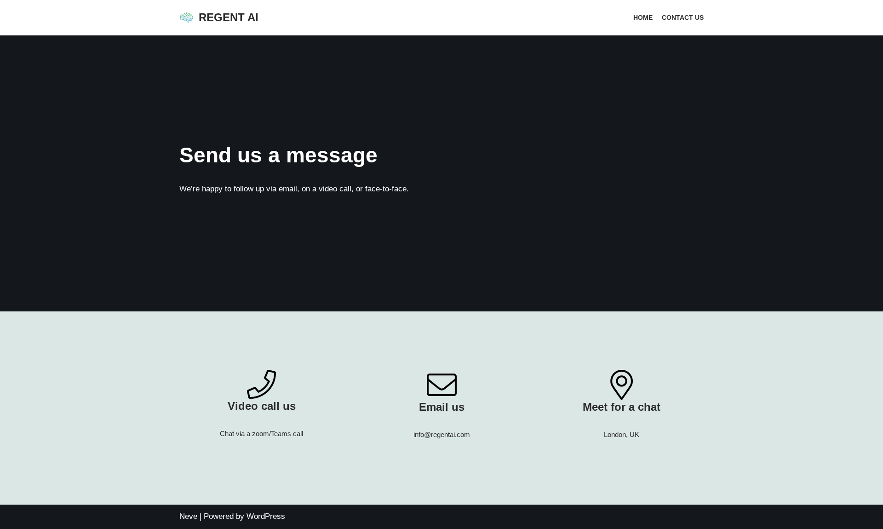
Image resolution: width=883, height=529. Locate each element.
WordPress (266, 516)
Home (643, 17)
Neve (188, 516)
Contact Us (683, 17)
